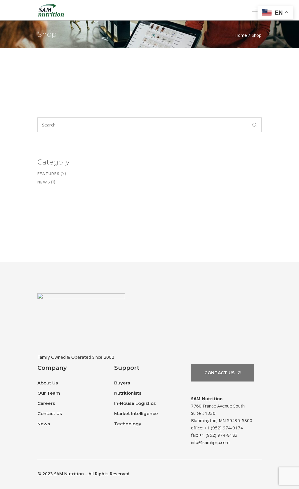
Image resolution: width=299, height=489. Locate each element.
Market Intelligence (136, 413)
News (43, 182)
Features (48, 173)
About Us (47, 383)
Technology (127, 423)
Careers (46, 403)
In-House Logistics (135, 403)
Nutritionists (127, 393)
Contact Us (49, 413)
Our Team (48, 393)
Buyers (122, 383)
